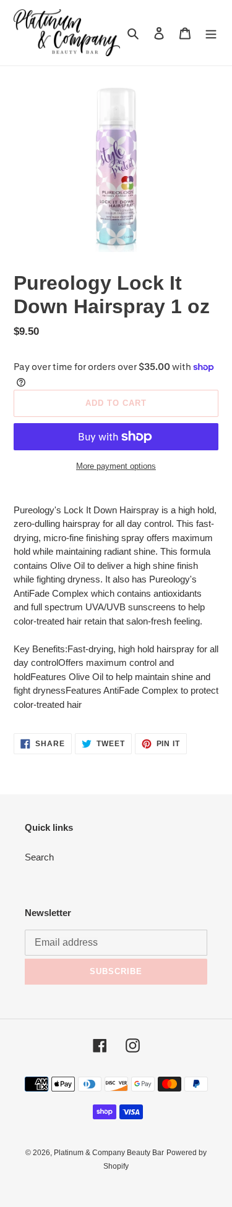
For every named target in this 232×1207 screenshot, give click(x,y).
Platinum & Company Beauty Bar (109, 1152)
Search (39, 857)
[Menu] (211, 33)
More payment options (116, 466)
